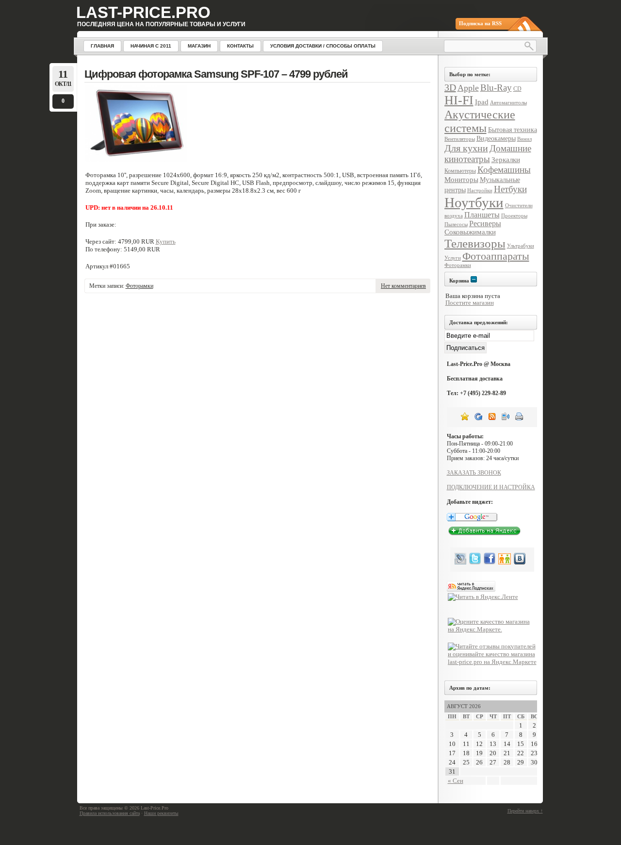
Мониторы (461, 179)
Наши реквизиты (161, 813)
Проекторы (514, 215)
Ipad (482, 102)
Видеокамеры (496, 138)
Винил (524, 139)
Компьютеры (460, 170)
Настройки (479, 190)
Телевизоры (475, 243)
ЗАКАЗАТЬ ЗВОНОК (474, 472)
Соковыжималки (470, 232)
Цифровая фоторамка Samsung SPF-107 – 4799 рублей (216, 74)
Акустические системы (479, 121)
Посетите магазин (469, 302)
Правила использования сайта (110, 813)
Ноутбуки (474, 202)
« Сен (455, 780)
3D (450, 87)
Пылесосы (456, 224)
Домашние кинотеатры (487, 153)
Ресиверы (485, 223)
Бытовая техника (512, 129)
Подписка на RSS (480, 23)
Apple (468, 88)
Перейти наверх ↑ (525, 810)
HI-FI (459, 100)
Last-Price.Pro (143, 12)
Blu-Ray (496, 88)
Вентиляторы (459, 139)
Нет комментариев (403, 285)
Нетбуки (510, 189)
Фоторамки (139, 285)
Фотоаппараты (495, 256)
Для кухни (466, 148)
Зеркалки (505, 159)
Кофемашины (504, 170)
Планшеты (482, 215)
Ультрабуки (520, 246)
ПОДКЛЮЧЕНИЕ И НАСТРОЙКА (491, 487)
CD (517, 88)
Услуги (452, 258)
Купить (166, 241)
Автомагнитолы (508, 102)
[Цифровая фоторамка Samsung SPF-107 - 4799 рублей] (136, 160)
